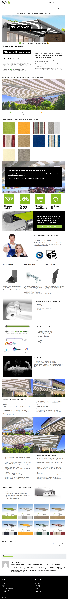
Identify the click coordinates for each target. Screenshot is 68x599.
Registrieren (37, 585)
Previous (60, 8)
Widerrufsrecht (5, 597)
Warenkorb (37, 586)
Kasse (36, 588)
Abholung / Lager (6, 590)
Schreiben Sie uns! (8, 555)
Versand (3, 585)
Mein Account (38, 583)
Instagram (37, 597)
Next (64, 8)
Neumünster (33, 544)
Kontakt (3, 583)
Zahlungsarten (5, 586)
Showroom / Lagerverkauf (8, 588)
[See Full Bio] (26, 571)
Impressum (4, 596)
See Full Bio (23, 571)
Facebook (37, 596)
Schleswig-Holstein (42, 544)
